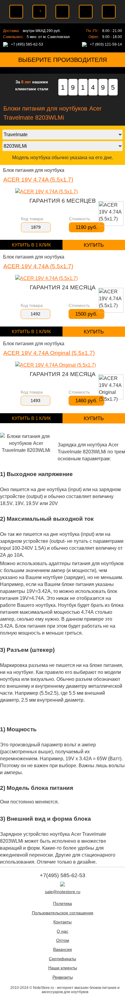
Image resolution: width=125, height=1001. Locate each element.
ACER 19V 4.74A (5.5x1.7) (38, 179)
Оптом (62, 940)
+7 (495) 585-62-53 (27, 44)
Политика (62, 903)
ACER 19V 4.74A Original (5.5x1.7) (49, 353)
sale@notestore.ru (62, 892)
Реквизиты (62, 977)
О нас (62, 931)
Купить (94, 245)
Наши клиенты (62, 968)
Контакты (62, 922)
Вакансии (62, 949)
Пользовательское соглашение (62, 913)
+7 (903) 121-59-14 (106, 44)
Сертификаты (62, 959)
